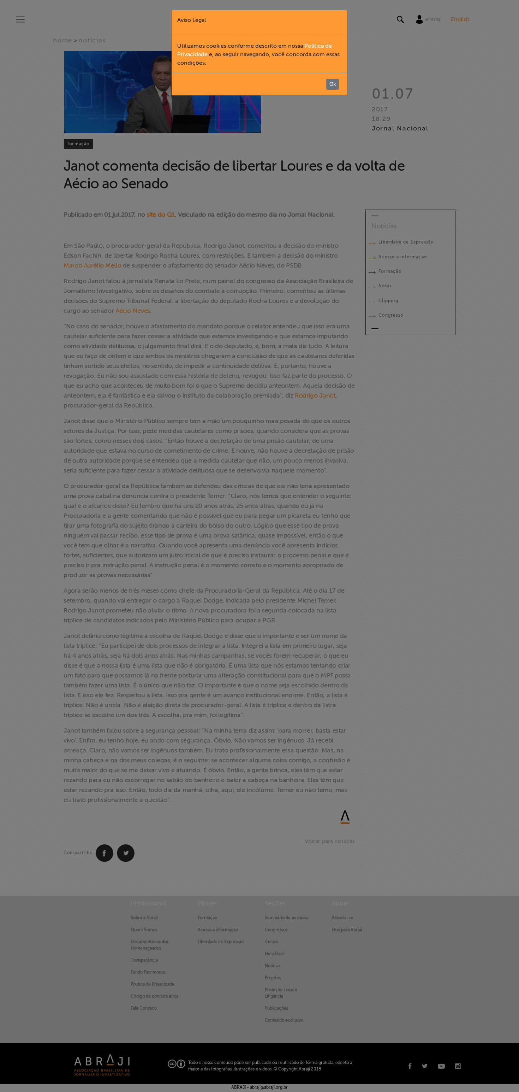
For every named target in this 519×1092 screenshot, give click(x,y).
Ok (332, 84)
